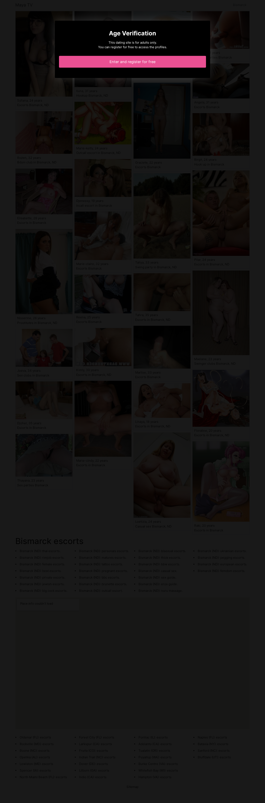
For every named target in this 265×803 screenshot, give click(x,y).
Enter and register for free (132, 62)
